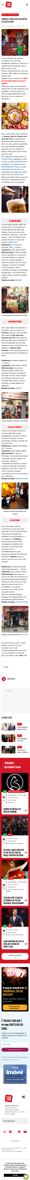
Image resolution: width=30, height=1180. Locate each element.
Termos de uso (15, 1059)
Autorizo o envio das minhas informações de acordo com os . (14, 1058)
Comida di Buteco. (13, 242)
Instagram (18, 280)
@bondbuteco (25, 634)
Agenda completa (15, 955)
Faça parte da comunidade (14, 1007)
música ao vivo (19, 175)
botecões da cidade (7, 159)
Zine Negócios (9, 1121)
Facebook (18, 479)
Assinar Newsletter (14, 1049)
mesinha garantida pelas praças (10, 167)
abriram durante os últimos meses (11, 169)
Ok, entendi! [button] (15, 1175)
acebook (18, 602)
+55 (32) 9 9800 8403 (18, 1151)
